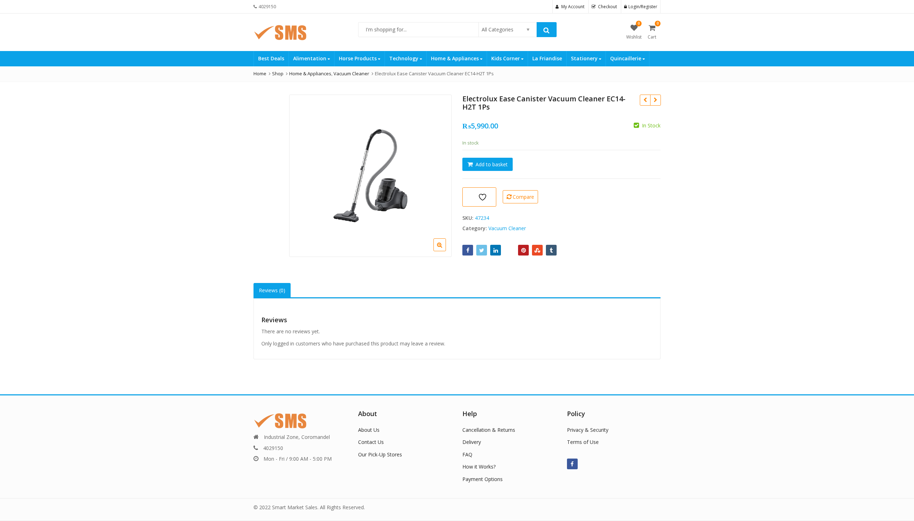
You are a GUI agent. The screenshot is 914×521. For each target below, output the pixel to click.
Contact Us (371, 442)
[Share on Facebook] (467, 250)
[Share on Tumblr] (551, 250)
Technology (404, 58)
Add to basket (492, 164)
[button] (445, 250)
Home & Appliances (455, 58)
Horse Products (358, 58)
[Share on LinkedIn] (495, 250)
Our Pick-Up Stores (380, 454)
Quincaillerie (626, 58)
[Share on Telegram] (509, 250)
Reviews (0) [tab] (272, 290)
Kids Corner (506, 58)
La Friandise (547, 58)
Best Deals (271, 58)
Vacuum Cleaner (507, 228)
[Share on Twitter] (481, 250)
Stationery (585, 58)
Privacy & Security (587, 429)
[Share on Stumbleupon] (537, 250)
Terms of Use (583, 442)
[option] (370, 175)
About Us (369, 429)
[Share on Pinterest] (523, 250)
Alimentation (310, 58)
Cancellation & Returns (488, 429)
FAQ (467, 454)
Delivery (471, 442)
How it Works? (479, 466)
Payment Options (482, 479)
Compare (523, 196)
